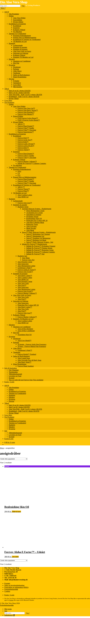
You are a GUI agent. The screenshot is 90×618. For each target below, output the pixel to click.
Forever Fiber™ (23, 148)
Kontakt (11, 378)
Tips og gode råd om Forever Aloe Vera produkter (26, 380)
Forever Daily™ (23, 138)
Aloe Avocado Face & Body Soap (29, 360)
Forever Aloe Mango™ (26, 114)
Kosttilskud (17, 26)
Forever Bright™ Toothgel (27, 354)
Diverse (11, 79)
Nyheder (16, 81)
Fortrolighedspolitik (11, 589)
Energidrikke (17, 20)
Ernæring (16, 28)
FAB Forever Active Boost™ (28, 118)
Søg (23, 6)
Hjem (2, 448)
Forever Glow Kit (28, 260)
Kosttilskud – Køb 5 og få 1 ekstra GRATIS (24, 96)
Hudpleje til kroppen (20, 49)
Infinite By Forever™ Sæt (35, 254)
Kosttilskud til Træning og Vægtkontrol (26, 39)
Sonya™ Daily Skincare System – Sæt (39, 242)
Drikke (11, 16)
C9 (19, 173)
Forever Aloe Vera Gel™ (26, 108)
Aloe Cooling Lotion (25, 195)
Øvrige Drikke (18, 22)
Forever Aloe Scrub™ (25, 272)
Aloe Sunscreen (23, 264)
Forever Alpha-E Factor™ (27, 270)
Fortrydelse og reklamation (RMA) (16, 587)
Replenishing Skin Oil (34, 218)
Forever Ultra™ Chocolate (27, 130)
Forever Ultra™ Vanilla (26, 128)
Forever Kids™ (23, 142)
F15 (19, 175)
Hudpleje (12, 43)
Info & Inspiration (10, 368)
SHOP (6, 12)
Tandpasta (16, 73)
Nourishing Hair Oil (25, 335)
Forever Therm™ (24, 150)
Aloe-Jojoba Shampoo (25, 329)
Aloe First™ (22, 285)
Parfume (16, 69)
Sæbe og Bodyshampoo (21, 75)
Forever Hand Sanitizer (26, 366)
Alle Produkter (14, 14)
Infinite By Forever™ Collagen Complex (32, 163)
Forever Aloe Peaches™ (26, 112)
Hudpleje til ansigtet (20, 47)
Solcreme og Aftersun (20, 53)
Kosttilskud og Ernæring (17, 24)
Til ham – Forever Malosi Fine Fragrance (32, 346)
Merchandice (17, 87)
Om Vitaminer (14, 370)
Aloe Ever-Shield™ (24, 340)
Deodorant (17, 67)
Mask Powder (31, 228)
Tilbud (6, 89)
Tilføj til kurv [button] (16, 511)
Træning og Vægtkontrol (17, 34)
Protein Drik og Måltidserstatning (24, 37)
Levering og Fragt (15, 376)
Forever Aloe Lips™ (25, 203)
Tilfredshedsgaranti (15, 374)
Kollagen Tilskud (19, 30)
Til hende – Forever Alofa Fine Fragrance (32, 344)
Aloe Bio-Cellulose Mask (35, 222)
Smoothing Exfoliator (33, 215)
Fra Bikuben (17, 32)
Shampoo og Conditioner (22, 61)
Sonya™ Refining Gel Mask (36, 240)
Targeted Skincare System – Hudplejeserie (36, 209)
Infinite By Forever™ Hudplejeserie (34, 244)
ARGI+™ (21, 124)
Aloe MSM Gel (23, 197)
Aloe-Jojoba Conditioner (26, 331)
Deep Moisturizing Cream (35, 211)
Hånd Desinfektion (19, 77)
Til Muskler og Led (20, 41)
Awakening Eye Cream (34, 213)
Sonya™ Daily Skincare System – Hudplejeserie (39, 232)
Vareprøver (17, 83)
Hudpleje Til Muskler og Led (23, 57)
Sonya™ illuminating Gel (35, 236)
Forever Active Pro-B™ (26, 146)
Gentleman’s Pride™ (25, 268)
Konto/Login (8, 439)
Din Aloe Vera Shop (13, 2)
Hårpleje (12, 59)
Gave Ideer (17, 85)
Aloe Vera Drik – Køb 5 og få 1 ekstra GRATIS (25, 95)
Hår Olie (16, 63)
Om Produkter (9, 102)
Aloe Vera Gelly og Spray (22, 51)
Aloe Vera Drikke (19, 18)
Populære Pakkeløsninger (22, 36)
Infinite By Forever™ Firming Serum (39, 248)
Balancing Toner (32, 224)
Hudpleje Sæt (22, 256)
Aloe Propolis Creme (25, 262)
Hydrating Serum (32, 217)
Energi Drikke (18, 116)
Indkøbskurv (9, 615)
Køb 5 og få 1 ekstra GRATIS (19, 93)
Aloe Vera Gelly (23, 283)
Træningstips (13, 372)
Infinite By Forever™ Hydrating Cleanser (40, 246)
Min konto (8, 609)
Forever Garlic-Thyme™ (26, 144)
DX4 (19, 171)
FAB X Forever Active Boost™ (29, 120)
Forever (11, 600)
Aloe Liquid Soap (24, 358)
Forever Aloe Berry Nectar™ (28, 110)
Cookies (7, 591)
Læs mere (15, 557)
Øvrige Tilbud (14, 98)
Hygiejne (12, 65)
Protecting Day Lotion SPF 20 (36, 220)
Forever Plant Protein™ (26, 126)
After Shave (17, 71)
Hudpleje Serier (23, 207)
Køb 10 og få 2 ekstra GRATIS (20, 91)
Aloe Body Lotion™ (25, 276)
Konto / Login (9, 382)
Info (5, 431)
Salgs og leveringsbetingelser (14, 585)
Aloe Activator (31, 226)
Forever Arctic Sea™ (25, 140)
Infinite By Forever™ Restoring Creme (40, 250)
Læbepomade (18, 45)
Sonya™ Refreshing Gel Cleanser (38, 234)
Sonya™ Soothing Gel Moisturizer (38, 238)
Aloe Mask (30, 230)
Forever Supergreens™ (26, 132)
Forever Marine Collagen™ (27, 161)
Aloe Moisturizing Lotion (26, 266)
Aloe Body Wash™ (24, 362)
